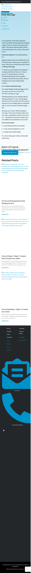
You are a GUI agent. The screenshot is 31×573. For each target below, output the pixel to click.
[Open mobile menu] (29, 7)
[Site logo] (7, 7)
